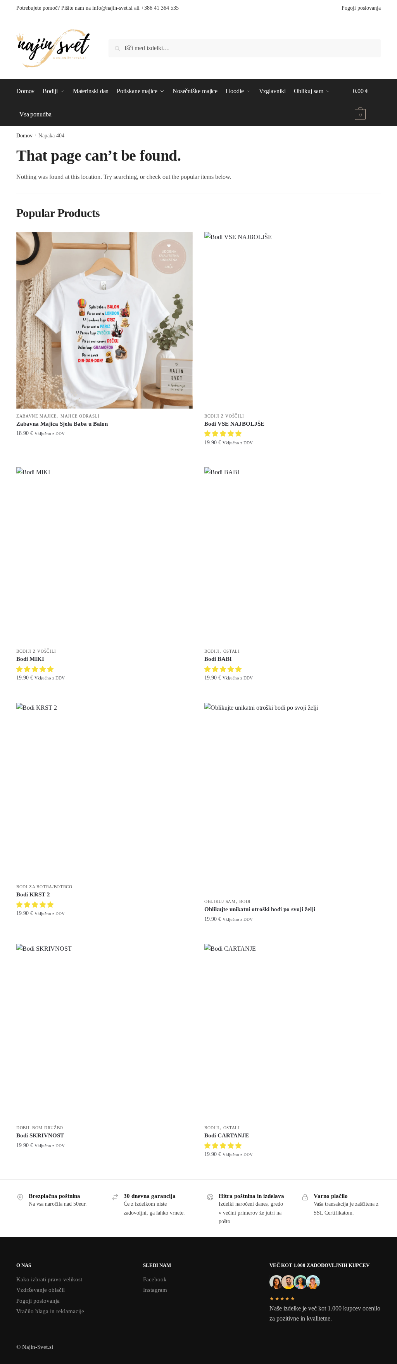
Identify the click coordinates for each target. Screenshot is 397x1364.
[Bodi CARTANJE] (292, 1032)
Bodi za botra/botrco (44, 886)
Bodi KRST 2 (33, 894)
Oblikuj (298, 932)
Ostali (231, 651)
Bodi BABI (218, 659)
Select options (104, 935)
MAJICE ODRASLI (80, 416)
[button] (223, 433)
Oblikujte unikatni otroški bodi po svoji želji (259, 909)
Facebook (155, 1279)
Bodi (245, 901)
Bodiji (211, 651)
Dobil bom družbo (39, 1127)
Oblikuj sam (220, 901)
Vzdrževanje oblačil (40, 1290)
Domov (24, 136)
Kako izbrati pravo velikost (49, 1279)
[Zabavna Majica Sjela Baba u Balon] (104, 320)
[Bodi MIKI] (104, 555)
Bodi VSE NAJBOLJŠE (234, 424)
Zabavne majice (36, 416)
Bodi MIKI (30, 659)
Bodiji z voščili (224, 416)
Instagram (155, 1290)
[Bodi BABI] (292, 555)
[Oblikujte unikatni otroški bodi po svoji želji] (292, 798)
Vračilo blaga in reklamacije (50, 1311)
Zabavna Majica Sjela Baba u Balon (62, 424)
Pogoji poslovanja (361, 8)
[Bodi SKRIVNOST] (104, 1032)
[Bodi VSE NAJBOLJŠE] (292, 320)
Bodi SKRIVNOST (40, 1135)
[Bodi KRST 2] (104, 791)
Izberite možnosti (104, 458)
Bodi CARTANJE (226, 1135)
